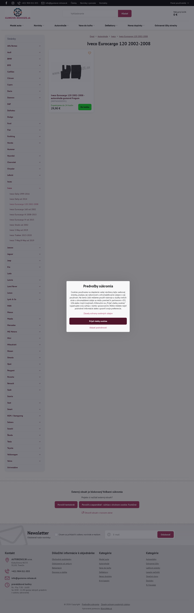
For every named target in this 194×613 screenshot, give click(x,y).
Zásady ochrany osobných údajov (98, 313)
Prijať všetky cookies (98, 321)
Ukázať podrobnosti (98, 327)
